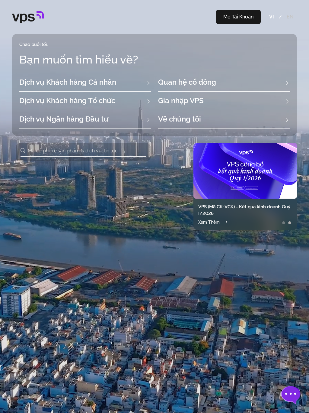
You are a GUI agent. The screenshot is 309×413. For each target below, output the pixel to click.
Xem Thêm (209, 222)
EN (290, 17)
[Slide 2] (289, 222)
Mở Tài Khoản (238, 17)
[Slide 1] (283, 222)
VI (271, 17)
